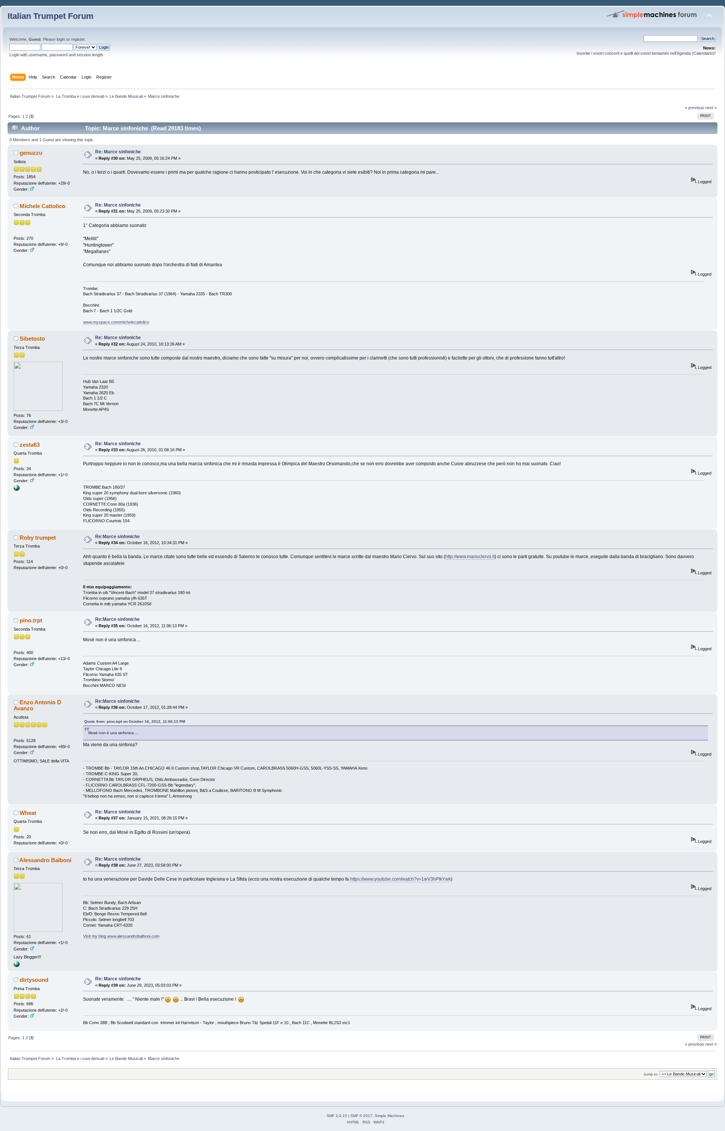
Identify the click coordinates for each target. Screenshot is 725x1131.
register (78, 39)
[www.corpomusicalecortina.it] (17, 489)
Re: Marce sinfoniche (118, 151)
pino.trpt (31, 620)
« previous (694, 107)
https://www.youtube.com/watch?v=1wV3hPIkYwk (400, 879)
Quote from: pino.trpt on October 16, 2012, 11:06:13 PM (134, 721)
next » (711, 107)
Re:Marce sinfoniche (117, 536)
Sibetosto (32, 338)
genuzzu (31, 153)
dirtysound (34, 980)
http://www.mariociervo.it (470, 556)
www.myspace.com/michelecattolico (116, 322)
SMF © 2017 (361, 1116)
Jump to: (651, 1074)
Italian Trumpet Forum (51, 16)
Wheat (28, 813)
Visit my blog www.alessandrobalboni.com (121, 936)
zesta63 (30, 444)
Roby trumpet (38, 537)
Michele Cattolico (42, 206)
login (61, 39)
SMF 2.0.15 (337, 1116)
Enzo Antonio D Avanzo (37, 705)
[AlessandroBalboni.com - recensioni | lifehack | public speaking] (17, 965)
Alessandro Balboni (45, 860)
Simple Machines (389, 1116)
